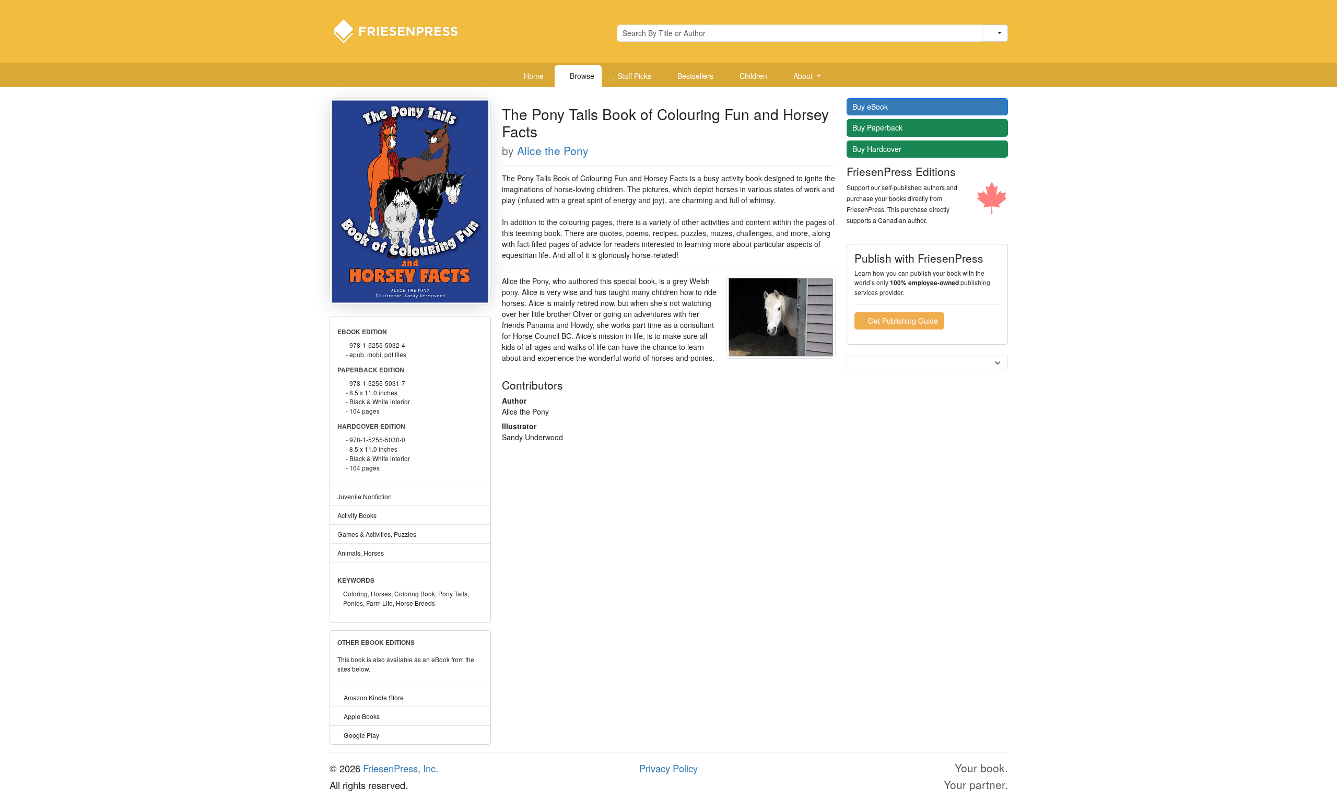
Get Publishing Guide (902, 320)
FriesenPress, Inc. (400, 768)
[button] (803, 76)
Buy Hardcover (878, 149)
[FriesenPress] (403, 30)
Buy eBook (871, 106)
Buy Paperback (878, 127)
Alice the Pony (553, 150)
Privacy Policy (668, 768)
